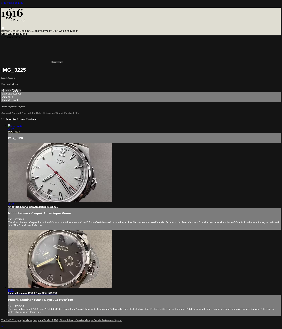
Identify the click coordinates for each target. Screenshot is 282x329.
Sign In (24, 33)
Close (54, 62)
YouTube (27, 320)
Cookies (80, 320)
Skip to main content (12, 2)
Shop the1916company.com (36, 30)
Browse (6, 30)
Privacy (71, 320)
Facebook (6, 90)
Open (60, 62)
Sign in (74, 30)
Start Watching (61, 30)
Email (18, 90)
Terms (63, 320)
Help (57, 320)
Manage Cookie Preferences (99, 320)
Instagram (38, 320)
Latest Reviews (8, 78)
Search (15, 30)
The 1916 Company (11, 320)
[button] (3, 28)
